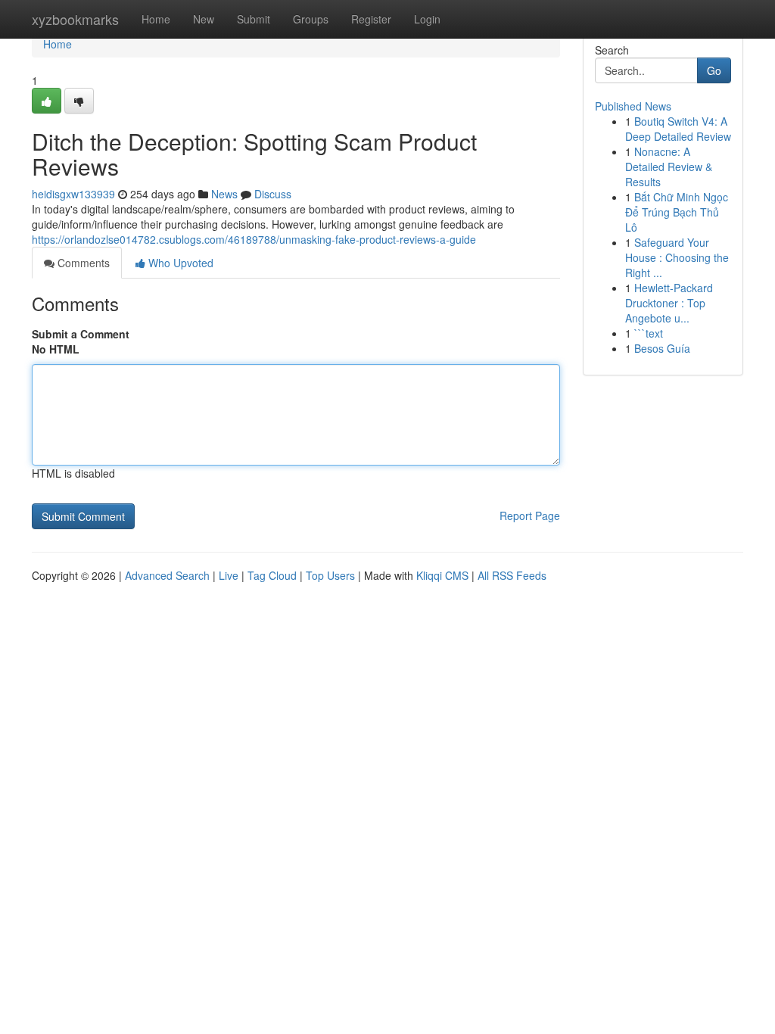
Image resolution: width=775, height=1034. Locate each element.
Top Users (330, 575)
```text (648, 333)
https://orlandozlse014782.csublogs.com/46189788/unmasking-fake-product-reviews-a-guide (254, 239)
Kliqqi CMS (442, 575)
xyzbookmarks (75, 19)
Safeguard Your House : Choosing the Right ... (677, 257)
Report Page (530, 515)
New (203, 18)
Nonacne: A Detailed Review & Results (668, 166)
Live (228, 575)
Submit (253, 18)
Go (714, 70)
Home (156, 18)
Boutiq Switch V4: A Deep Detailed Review (678, 129)
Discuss (272, 193)
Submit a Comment (80, 333)
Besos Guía (662, 348)
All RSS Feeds (512, 575)
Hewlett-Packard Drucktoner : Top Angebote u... (669, 302)
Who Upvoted (179, 262)
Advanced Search (167, 575)
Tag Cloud (272, 575)
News (224, 193)
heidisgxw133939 (73, 193)
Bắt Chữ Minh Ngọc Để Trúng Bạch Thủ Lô (676, 212)
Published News (633, 106)
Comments (82, 262)
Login (427, 18)
